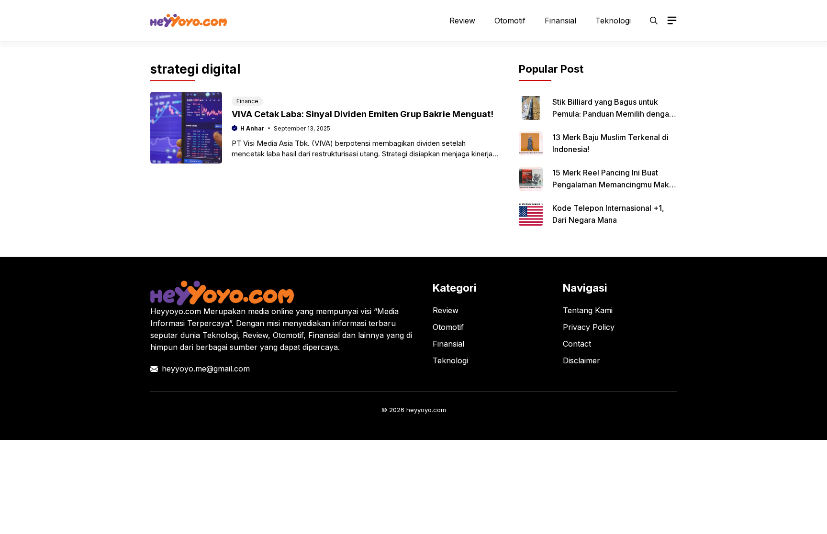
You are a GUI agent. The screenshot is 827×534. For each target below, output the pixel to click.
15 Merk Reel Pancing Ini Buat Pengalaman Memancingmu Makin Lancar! (613, 184)
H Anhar (252, 128)
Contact (577, 344)
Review (462, 20)
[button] (654, 21)
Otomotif (509, 20)
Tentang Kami (588, 310)
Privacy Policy (589, 327)
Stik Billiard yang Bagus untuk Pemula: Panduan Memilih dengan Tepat (612, 114)
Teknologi (613, 20)
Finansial (560, 20)
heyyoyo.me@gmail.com (206, 368)
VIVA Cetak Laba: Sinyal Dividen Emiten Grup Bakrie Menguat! (362, 114)
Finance (247, 101)
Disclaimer (581, 360)
